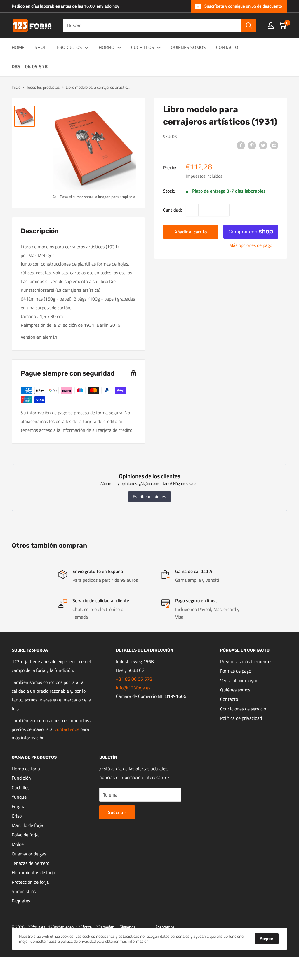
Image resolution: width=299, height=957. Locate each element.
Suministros (24, 891)
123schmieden (61, 927)
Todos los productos (43, 87)
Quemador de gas (29, 853)
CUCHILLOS (142, 47)
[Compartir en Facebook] (241, 145)
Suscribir (117, 812)
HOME (18, 47)
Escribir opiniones (149, 496)
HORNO (106, 47)
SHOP (40, 47)
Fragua (18, 806)
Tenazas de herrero (30, 863)
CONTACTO (227, 47)
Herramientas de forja (33, 872)
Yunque (19, 796)
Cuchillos (20, 787)
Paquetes (21, 900)
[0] (282, 25)
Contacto (229, 699)
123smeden (103, 927)
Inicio (16, 87)
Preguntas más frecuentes (246, 661)
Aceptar (266, 938)
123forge (84, 927)
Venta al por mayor (239, 680)
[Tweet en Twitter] (263, 145)
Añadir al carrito (190, 231)
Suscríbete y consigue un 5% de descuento (243, 6)
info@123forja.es (133, 687)
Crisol (17, 815)
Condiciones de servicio (243, 708)
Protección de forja (30, 882)
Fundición (21, 777)
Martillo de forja (27, 825)
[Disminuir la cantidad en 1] (192, 210)
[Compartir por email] (274, 145)
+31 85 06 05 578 (134, 678)
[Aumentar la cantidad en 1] (223, 210)
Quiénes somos (235, 689)
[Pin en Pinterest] (252, 145)
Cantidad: (172, 209)
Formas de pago (235, 670)
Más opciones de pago (250, 245)
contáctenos (67, 729)
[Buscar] (248, 25)
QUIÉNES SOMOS (188, 47)
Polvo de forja (25, 834)
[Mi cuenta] (271, 25)
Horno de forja (26, 768)
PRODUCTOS (69, 47)
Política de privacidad (241, 718)
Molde (18, 844)
